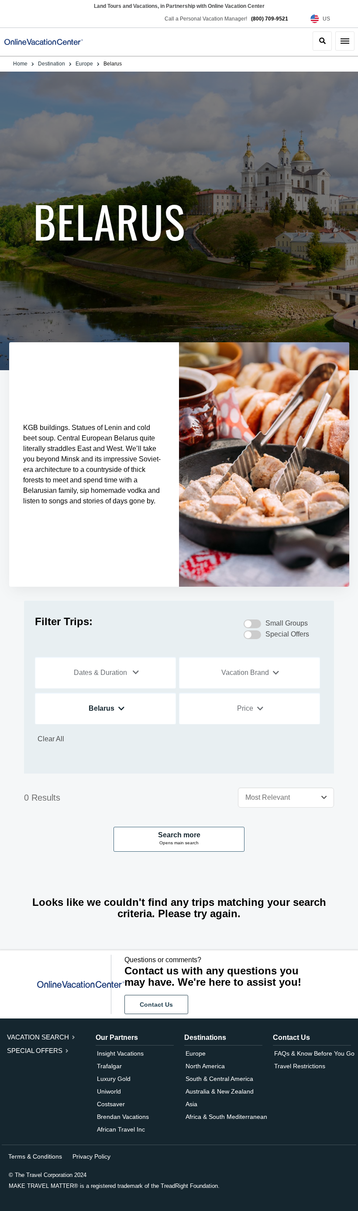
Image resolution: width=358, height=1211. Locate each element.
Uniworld (109, 1091)
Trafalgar (109, 1066)
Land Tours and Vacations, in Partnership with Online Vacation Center (179, 6)
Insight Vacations (120, 1053)
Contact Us (156, 1004)
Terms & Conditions (35, 1156)
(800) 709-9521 (269, 19)
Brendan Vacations (123, 1116)
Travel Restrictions (299, 1066)
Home (20, 64)
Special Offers (35, 1050)
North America (205, 1066)
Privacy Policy (91, 1156)
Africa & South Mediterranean (226, 1116)
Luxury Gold (114, 1078)
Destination (51, 64)
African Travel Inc (121, 1129)
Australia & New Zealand (220, 1091)
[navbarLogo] (43, 42)
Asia (191, 1104)
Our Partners (117, 1037)
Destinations (205, 1037)
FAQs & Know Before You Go (314, 1053)
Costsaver (111, 1104)
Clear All (51, 739)
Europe (84, 64)
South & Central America (219, 1078)
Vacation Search (39, 1037)
